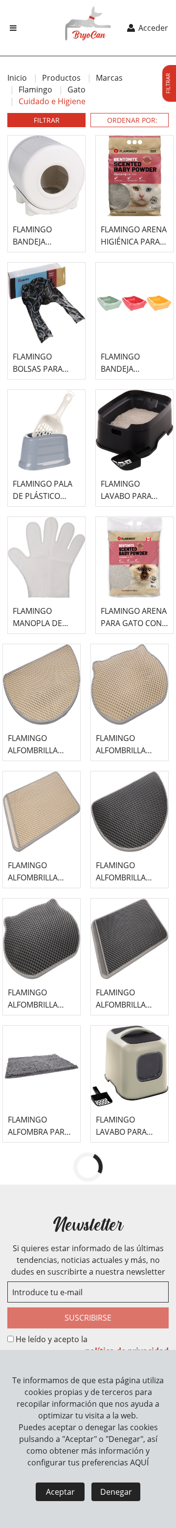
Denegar (116, 1491)
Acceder (152, 27)
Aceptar (60, 1491)
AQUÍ (139, 1462)
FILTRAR (47, 120)
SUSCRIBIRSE (88, 1317)
